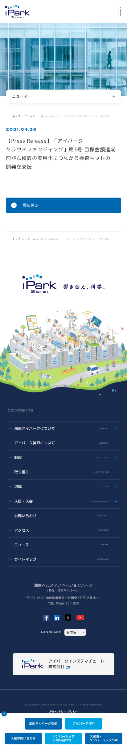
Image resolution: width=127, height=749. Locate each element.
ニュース (30, 116)
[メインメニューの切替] (119, 11)
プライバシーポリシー (63, 712)
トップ (16, 116)
